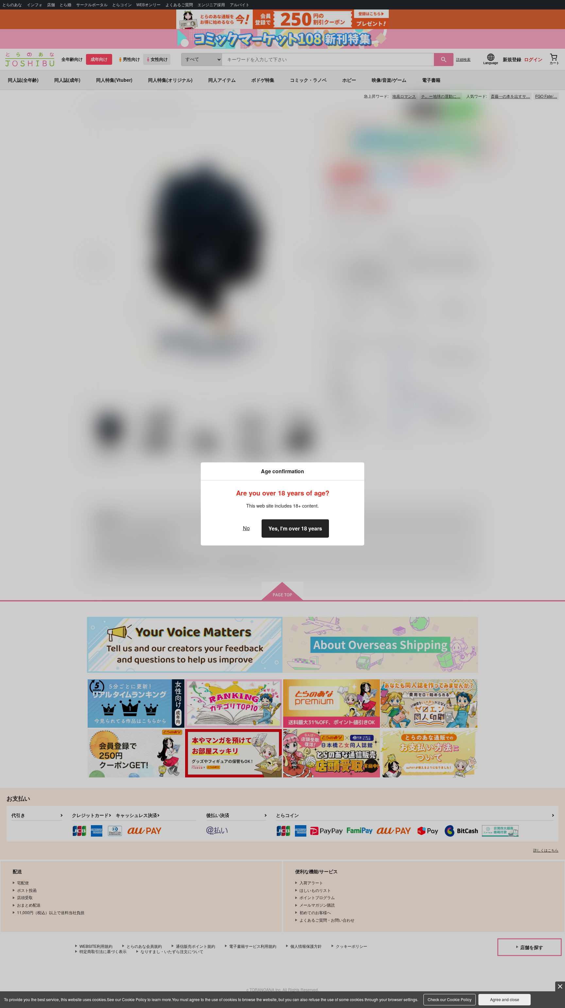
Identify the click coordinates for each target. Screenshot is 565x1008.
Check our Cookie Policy (449, 999)
